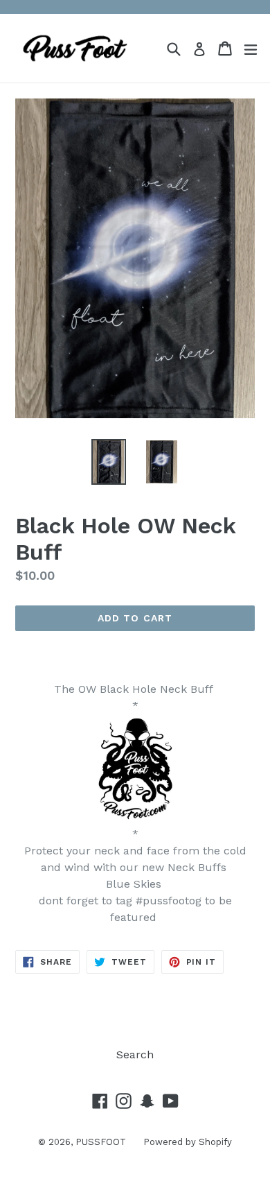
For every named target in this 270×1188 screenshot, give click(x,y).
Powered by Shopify (187, 1142)
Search (135, 1054)
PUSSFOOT (100, 1142)
